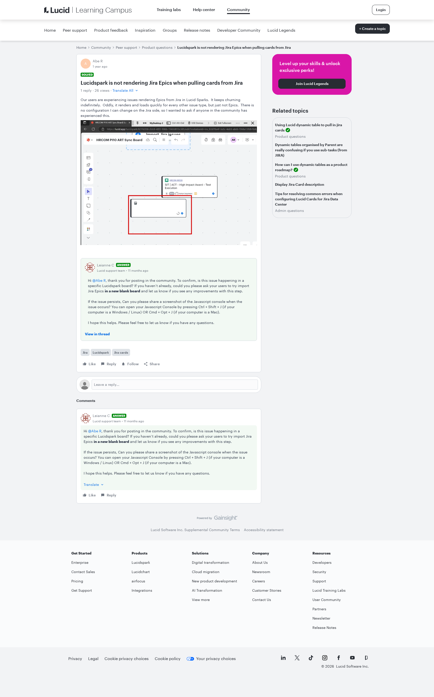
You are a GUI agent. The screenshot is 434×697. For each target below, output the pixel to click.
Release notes (197, 30)
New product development (214, 581)
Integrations (142, 590)
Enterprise (79, 562)
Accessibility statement (264, 530)
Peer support (75, 30)
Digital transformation (210, 562)
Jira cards (121, 352)
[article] (169, 456)
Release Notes (324, 627)
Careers (258, 581)
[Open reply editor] (169, 385)
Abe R (98, 61)
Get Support (81, 590)
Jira (85, 352)
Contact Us (261, 599)
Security (319, 572)
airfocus (138, 581)
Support (319, 581)
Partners (319, 609)
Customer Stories (266, 590)
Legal (93, 658)
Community (238, 9)
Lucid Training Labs (329, 590)
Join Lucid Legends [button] (312, 83)
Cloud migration (206, 572)
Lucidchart (141, 572)
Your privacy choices (216, 658)
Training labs (169, 9)
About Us (260, 562)
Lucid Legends (281, 30)
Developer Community (238, 30)
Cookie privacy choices (126, 658)
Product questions (157, 47)
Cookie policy (168, 658)
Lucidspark (101, 352)
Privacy (75, 658)
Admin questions (289, 210)
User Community (326, 599)
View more (201, 599)
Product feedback (111, 30)
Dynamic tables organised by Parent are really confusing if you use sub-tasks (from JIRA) (311, 150)
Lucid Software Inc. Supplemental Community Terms (195, 530)
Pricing (77, 581)
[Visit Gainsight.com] (217, 519)
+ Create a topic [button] (372, 28)
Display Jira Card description (299, 184)
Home (50, 30)
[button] (126, 90)
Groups (170, 30)
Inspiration (145, 30)
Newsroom (261, 572)
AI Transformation (207, 590)
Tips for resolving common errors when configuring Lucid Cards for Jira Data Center (309, 199)
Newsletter (321, 618)
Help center (204, 9)
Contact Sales (83, 572)
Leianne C (105, 265)
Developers (322, 562)
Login (381, 10)
